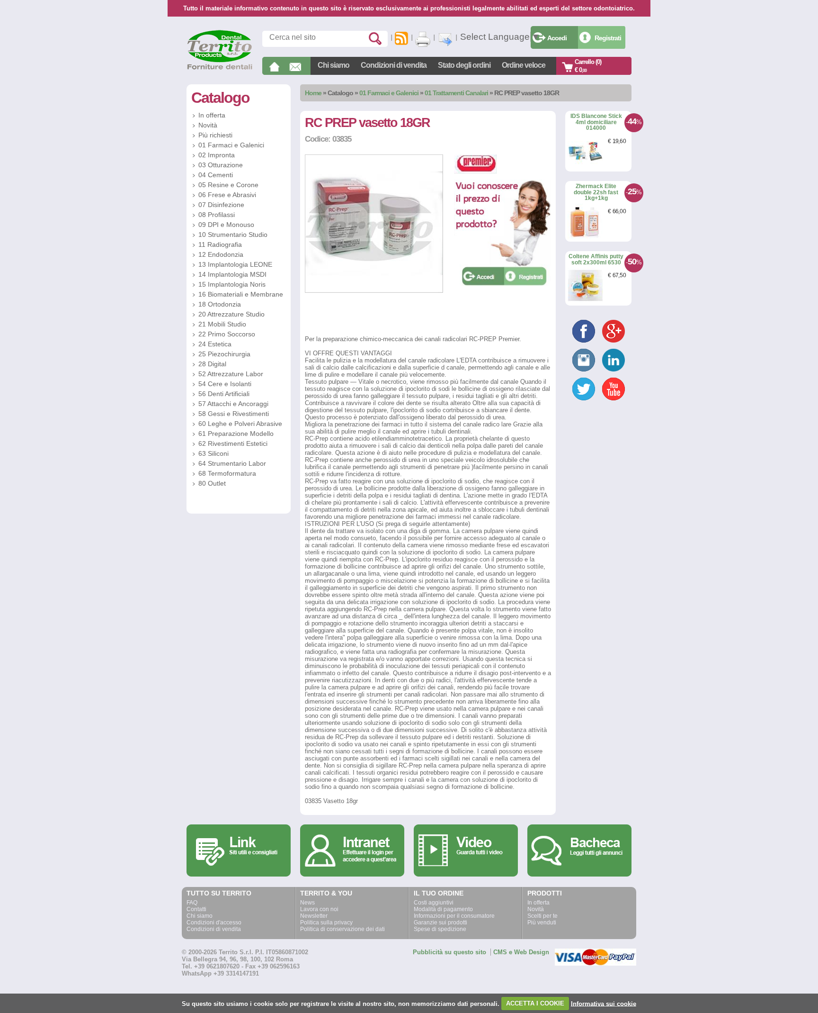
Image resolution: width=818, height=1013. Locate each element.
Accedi (557, 38)
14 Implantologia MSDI (232, 274)
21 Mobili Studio (222, 324)
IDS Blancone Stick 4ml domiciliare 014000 (596, 122)
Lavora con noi (319, 909)
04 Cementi (215, 175)
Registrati (608, 38)
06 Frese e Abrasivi (227, 195)
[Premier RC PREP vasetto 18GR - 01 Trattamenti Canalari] (374, 290)
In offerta (211, 115)
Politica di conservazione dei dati (342, 929)
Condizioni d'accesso (214, 922)
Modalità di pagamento (443, 909)
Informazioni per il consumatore (454, 916)
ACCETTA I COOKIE (535, 1003)
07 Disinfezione (221, 204)
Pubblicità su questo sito (449, 952)
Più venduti (541, 922)
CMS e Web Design (521, 952)
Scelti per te (542, 916)
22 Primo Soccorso (226, 334)
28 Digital (212, 364)
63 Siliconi (213, 453)
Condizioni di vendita (394, 65)
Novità (207, 125)
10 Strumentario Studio (232, 234)
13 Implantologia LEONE (235, 264)
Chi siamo (333, 65)
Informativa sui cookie (603, 1003)
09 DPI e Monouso (226, 224)
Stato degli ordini (464, 65)
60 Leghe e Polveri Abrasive (240, 423)
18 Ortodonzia (219, 304)
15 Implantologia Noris (232, 284)
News (307, 902)
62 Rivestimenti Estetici (232, 443)
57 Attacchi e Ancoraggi (233, 403)
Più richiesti (215, 135)
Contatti (196, 909)
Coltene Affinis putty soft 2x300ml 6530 (596, 259)
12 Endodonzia (220, 254)
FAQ (192, 902)
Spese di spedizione (440, 929)
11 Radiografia (220, 244)
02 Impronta (216, 155)
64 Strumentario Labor (232, 463)
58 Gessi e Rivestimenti (233, 413)
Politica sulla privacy (326, 922)
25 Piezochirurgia (224, 354)
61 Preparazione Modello (236, 433)
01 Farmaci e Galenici (388, 93)
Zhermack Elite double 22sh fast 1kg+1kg (596, 192)
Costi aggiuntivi (433, 902)
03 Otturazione (220, 165)
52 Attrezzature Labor (230, 374)
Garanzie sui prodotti (440, 922)
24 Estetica (214, 344)
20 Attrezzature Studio (231, 314)
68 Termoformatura (227, 473)
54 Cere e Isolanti (224, 384)
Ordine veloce (523, 65)
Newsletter (314, 916)
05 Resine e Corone (228, 185)
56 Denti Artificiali (223, 394)
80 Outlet (212, 483)
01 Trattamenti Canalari (456, 93)
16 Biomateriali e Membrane (240, 294)
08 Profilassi (216, 214)
